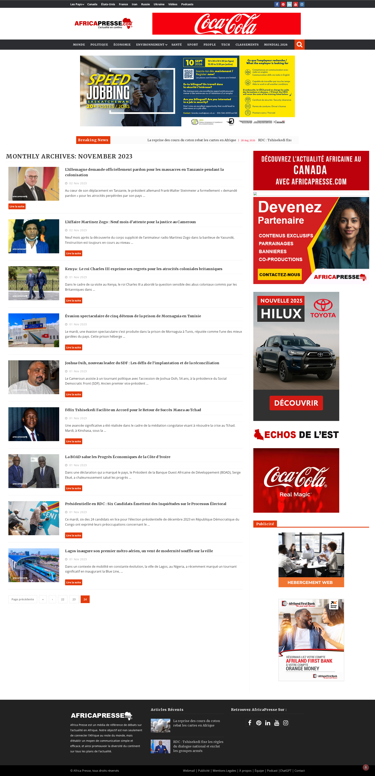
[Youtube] (295, 4)
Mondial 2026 (276, 44)
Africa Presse (82, 770)
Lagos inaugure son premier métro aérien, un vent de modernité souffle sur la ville (139, 551)
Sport (192, 44)
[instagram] (301, 4)
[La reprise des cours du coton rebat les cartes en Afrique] (160, 725)
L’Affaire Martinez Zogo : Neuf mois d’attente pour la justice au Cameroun (130, 222)
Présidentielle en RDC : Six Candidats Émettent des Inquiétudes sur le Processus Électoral (145, 504)
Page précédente (23, 599)
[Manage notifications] (366, 767)
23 (74, 599)
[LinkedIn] (289, 4)
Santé (176, 44)
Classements (247, 44)
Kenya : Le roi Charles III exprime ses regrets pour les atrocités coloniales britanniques (143, 269)
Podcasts (187, 4)
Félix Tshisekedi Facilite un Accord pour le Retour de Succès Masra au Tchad (133, 410)
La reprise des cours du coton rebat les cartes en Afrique (156, 140)
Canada (92, 4)
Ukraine (159, 4)
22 (62, 599)
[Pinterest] (283, 4)
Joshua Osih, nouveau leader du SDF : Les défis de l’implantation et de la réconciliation (142, 363)
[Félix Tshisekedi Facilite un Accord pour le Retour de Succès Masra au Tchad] (33, 424)
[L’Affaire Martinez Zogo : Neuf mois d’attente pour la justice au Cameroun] (33, 236)
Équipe (260, 770)
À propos (245, 770)
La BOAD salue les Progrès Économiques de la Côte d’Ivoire (117, 457)
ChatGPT (285, 770)
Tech (225, 44)
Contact (300, 770)
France (123, 4)
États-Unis (108, 4)
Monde (79, 44)
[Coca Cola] (226, 24)
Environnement (150, 44)
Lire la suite (17, 206)
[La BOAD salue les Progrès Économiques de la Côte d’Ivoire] (33, 471)
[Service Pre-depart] (187, 125)
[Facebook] (276, 4)
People (210, 44)
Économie (122, 44)
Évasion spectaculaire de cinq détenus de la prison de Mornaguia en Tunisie (133, 316)
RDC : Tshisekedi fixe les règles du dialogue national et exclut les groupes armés (286, 140)
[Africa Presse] (103, 23)
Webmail (189, 770)
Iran (134, 4)
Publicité (204, 770)
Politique (99, 44)
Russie (145, 4)
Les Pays (76, 4)
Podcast (272, 770)
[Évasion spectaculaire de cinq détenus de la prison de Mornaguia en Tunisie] (33, 330)
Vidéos (172, 4)
